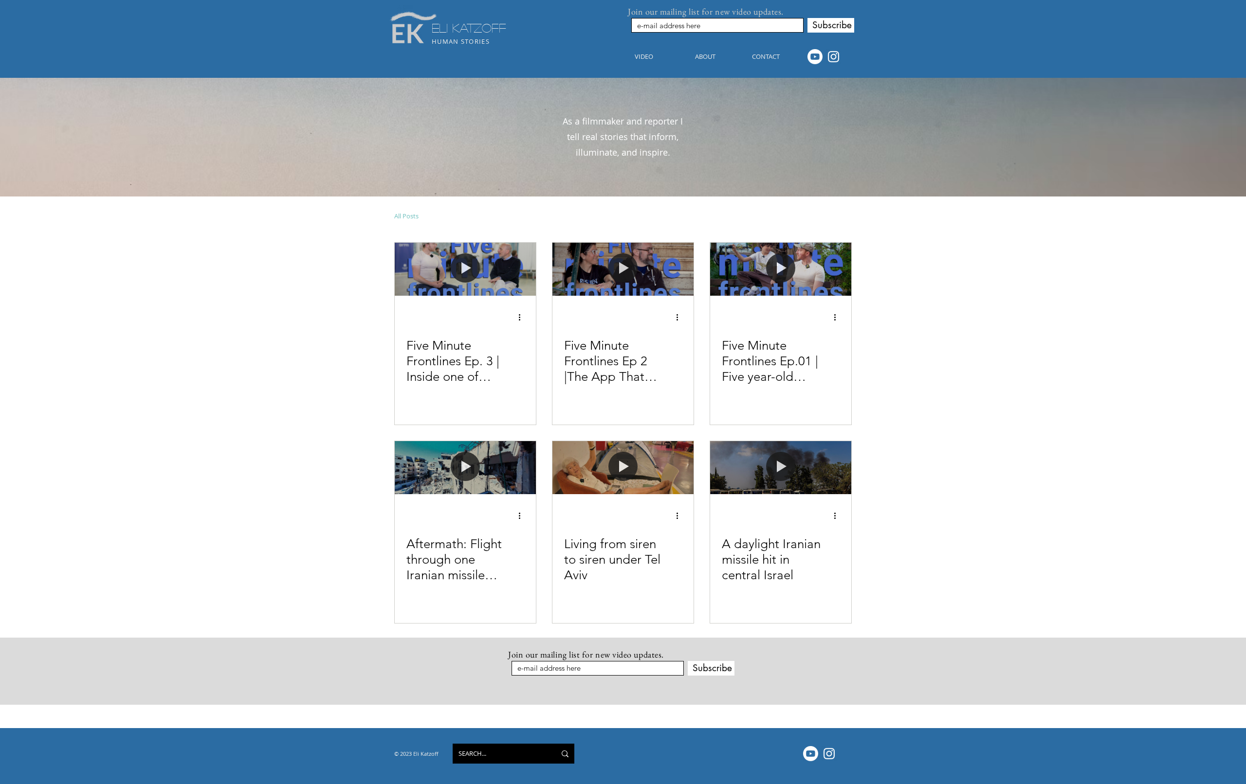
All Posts (406, 216)
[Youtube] (815, 56)
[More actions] (523, 317)
